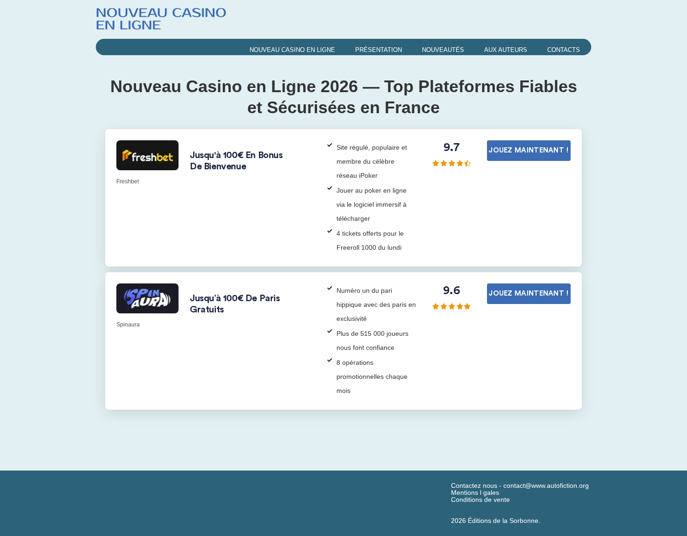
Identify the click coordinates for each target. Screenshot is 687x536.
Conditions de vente (480, 499)
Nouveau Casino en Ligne (292, 49)
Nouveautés (443, 49)
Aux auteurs (505, 49)
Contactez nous (474, 485)
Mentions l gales (475, 492)
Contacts (563, 49)
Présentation (378, 49)
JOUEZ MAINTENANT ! (528, 150)
